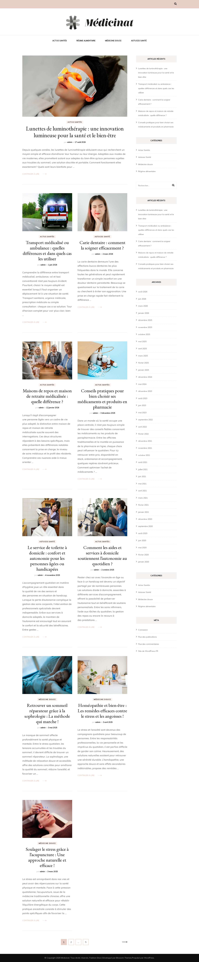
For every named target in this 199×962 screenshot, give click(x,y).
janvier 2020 (143, 562)
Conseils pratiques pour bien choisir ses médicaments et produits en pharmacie (102, 399)
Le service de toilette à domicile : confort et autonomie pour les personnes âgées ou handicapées (47, 558)
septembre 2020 (145, 526)
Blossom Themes (124, 958)
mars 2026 (143, 306)
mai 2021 (142, 483)
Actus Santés (59, 40)
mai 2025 (142, 341)
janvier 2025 (143, 370)
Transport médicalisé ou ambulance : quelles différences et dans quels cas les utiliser (47, 250)
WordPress (149, 958)
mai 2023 (142, 412)
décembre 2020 (145, 519)
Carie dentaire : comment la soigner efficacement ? (102, 245)
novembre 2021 (145, 448)
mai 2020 (142, 547)
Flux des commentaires (148, 644)
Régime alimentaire (85, 40)
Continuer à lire (30, 174)
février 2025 (143, 363)
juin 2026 (142, 299)
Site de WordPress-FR (148, 651)
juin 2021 (142, 476)
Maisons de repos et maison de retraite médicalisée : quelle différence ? (47, 396)
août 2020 (142, 533)
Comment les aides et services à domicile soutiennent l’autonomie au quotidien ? (102, 555)
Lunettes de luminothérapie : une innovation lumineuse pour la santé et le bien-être (75, 132)
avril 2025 (142, 348)
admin (69, 142)
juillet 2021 (143, 469)
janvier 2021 (143, 512)
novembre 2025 (145, 327)
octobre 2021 (144, 455)
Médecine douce (113, 40)
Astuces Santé (139, 40)
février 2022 (143, 434)
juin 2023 (142, 405)
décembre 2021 (145, 441)
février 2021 (143, 505)
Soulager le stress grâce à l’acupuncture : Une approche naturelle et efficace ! (47, 857)
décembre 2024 (145, 377)
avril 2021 (142, 490)
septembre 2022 (145, 419)
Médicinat (65, 958)
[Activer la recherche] (175, 4)
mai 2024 (142, 384)
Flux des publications (147, 637)
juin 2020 (142, 540)
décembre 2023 (145, 391)
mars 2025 (143, 356)
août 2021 (142, 462)
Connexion (143, 630)
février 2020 (143, 554)
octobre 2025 (144, 334)
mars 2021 (143, 498)
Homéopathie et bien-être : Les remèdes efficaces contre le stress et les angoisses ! (102, 710)
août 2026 (142, 291)
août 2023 (142, 398)
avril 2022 (142, 427)
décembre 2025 (145, 320)
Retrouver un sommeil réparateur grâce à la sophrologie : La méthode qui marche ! (47, 713)
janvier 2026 (143, 313)
